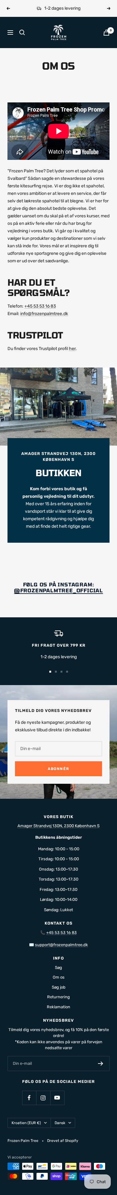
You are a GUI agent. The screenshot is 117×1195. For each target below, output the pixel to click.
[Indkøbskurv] (106, 33)
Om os (59, 977)
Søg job (59, 987)
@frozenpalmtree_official (58, 590)
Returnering (58, 997)
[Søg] (22, 32)
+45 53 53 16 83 (40, 306)
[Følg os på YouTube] (57, 1098)
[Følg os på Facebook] (29, 1098)
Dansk (60, 1123)
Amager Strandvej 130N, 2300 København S (58, 825)
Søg (58, 967)
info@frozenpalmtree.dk (44, 313)
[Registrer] (100, 1063)
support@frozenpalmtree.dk (61, 944)
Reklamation (58, 1007)
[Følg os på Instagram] (43, 1098)
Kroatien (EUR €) (26, 1123)
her (72, 348)
